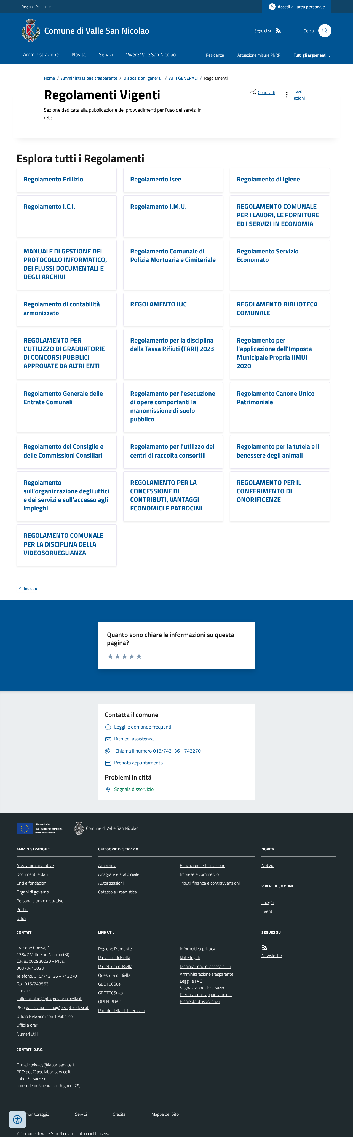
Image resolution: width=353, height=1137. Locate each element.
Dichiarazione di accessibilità (205, 966)
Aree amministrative (35, 865)
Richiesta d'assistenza (200, 1001)
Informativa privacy (197, 948)
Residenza (215, 55)
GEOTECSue (109, 984)
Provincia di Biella (114, 957)
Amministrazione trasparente (89, 78)
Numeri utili (27, 1034)
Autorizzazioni (111, 883)
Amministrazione (41, 54)
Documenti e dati (32, 874)
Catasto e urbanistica (117, 892)
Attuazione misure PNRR (258, 55)
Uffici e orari (27, 1025)
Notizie (267, 865)
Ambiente (107, 865)
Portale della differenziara (121, 1010)
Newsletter (271, 955)
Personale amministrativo (40, 900)
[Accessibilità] (17, 1119)
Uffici (21, 918)
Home (49, 78)
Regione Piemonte (36, 6)
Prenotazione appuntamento (206, 994)
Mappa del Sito (165, 1114)
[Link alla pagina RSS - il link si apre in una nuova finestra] (278, 30)
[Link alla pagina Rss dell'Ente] (264, 947)
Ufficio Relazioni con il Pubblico (45, 1016)
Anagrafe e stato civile (118, 874)
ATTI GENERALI (183, 78)
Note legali (190, 957)
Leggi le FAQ (191, 981)
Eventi (267, 911)
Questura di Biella (114, 975)
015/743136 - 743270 (55, 976)
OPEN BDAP (109, 1001)
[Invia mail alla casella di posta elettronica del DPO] (53, 1064)
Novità (79, 54)
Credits (119, 1114)
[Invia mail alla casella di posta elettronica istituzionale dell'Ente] (49, 998)
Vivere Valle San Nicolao (151, 54)
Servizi (106, 54)
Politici (22, 909)
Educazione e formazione (202, 865)
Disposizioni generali (143, 78)
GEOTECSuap (110, 992)
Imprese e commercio (199, 874)
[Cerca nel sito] (322, 30)
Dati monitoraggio (33, 1114)
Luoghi (267, 902)
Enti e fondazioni (32, 883)
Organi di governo (33, 892)
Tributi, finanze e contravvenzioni (210, 883)
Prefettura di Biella (115, 966)
